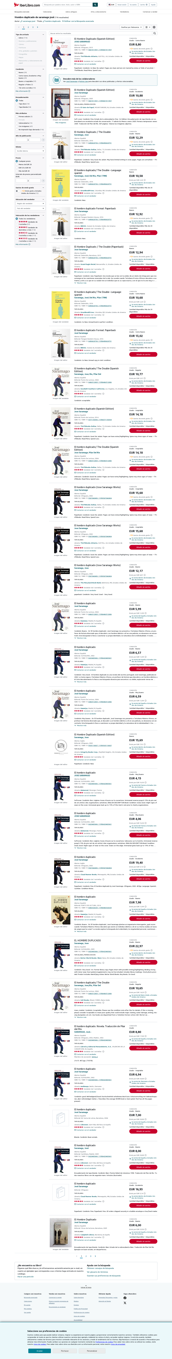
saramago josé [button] (29, 21)
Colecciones (47, 12)
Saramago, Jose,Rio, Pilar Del (87, 985)
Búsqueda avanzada (22, 12)
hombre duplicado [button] (53, 21)
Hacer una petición (26, 1276)
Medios (76, 1301)
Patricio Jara (83, 81)
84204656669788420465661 (100, 658)
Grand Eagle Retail (88, 264)
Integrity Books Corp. (89, 752)
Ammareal (84, 790)
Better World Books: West (91, 958)
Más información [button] (22, 244)
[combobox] (68, 5)
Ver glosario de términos (97, 1272)
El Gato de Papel (87, 107)
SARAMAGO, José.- (82, 1032)
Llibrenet (84, 1125)
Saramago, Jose (81, 135)
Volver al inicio (86, 1287)
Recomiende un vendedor (57, 1307)
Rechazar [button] (65, 1351)
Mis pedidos (28, 1309)
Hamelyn (84, 621)
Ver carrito (27, 1312)
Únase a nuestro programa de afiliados (58, 1302)
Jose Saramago (81, 93)
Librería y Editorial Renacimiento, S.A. (96, 1047)
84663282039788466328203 (100, 908)
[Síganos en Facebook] (125, 1298)
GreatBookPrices (87, 190)
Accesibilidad (78, 1320)
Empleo (76, 1305)
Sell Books (85, 1000)
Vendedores (124, 12)
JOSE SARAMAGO (82, 41)
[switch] (18, 191)
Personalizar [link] (92, 1351)
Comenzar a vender (150, 12)
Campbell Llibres (87, 1235)
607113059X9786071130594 (100, 420)
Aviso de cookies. (40, 1344)
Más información (22, 91)
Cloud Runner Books (89, 874)
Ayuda (153, 5)
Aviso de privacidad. (118, 1344)
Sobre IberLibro (79, 1297)
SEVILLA (95, 1057)
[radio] (17, 104)
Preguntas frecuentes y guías (108, 1297)
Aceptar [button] (40, 1351)
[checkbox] (17, 38)
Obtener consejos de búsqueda (100, 1268)
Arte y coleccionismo (98, 12)
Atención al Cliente (105, 1301)
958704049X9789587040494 (100, 498)
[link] (154, 27)
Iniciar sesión (122, 5)
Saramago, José (81, 176)
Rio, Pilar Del (95, 374)
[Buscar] (95, 5)
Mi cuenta (27, 1305)
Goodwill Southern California (92, 389)
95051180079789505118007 (100, 745)
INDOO (83, 226)
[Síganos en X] (125, 1303)
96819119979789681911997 (100, 50)
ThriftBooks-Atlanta (89, 56)
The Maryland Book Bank (91, 583)
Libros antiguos (71, 12)
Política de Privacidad (81, 1309)
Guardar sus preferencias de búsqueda (104, 1275)
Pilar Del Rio (94, 452)
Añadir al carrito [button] (143, 60)
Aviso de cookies (79, 1316)
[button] (18, 27)
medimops (85, 1086)
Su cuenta (133, 5)
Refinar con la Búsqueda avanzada (79, 21)
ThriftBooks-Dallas (88, 149)
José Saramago (71, 81)
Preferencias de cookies (104, 1342)
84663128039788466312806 (100, 382)
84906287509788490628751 (100, 143)
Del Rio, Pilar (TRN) (98, 176)
